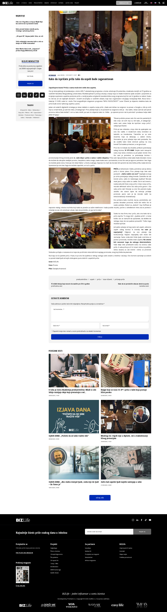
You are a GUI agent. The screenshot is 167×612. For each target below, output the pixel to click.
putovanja (38, 115)
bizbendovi (36, 110)
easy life (21, 112)
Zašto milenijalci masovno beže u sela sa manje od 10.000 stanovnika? (29, 42)
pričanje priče (120, 279)
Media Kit (88, 551)
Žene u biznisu (55, 551)
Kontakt (122, 551)
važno (22, 117)
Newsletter (89, 557)
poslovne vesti (29, 115)
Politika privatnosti (126, 557)
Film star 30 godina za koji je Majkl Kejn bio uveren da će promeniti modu (29, 23)
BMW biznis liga (55, 570)
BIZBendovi (54, 567)
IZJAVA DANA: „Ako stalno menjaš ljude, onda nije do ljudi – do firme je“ (74, 483)
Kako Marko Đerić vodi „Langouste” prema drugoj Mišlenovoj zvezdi (28, 50)
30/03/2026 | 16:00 (54, 395)
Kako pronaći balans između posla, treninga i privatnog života (27, 30)
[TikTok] (36, 95)
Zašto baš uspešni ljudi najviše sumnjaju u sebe (121, 482)
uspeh (92, 279)
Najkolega (53, 548)
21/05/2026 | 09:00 (106, 485)
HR (31, 112)
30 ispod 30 (23, 110)
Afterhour (52, 75)
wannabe (29, 117)
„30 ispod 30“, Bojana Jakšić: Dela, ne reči (29, 36)
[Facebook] (30, 95)
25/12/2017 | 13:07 (71, 75)
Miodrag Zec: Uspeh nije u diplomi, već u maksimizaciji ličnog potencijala (124, 437)
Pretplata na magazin (92, 554)
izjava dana (37, 112)
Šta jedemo (54, 557)
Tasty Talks (54, 563)
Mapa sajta (123, 554)
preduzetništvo (81, 279)
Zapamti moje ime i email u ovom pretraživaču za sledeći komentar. (77, 331)
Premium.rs (71, 599)
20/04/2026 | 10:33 (106, 441)
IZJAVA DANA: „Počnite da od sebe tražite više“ (69, 435)
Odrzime (20, 115)
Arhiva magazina (90, 560)
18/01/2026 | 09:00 (54, 487)
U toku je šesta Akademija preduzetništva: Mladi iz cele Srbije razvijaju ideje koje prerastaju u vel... (72, 391)
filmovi (27, 112)
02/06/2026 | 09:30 (106, 395)
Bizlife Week (54, 573)
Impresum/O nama (126, 548)
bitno (29, 110)
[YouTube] (42, 95)
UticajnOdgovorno (56, 554)
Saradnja (88, 548)
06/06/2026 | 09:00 (54, 439)
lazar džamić (107, 279)
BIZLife (63, 75)
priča (99, 279)
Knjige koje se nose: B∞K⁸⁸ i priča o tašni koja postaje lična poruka (124, 391)
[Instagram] (18, 95)
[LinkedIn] (24, 95)
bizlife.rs (92, 599)
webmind (36, 117)
